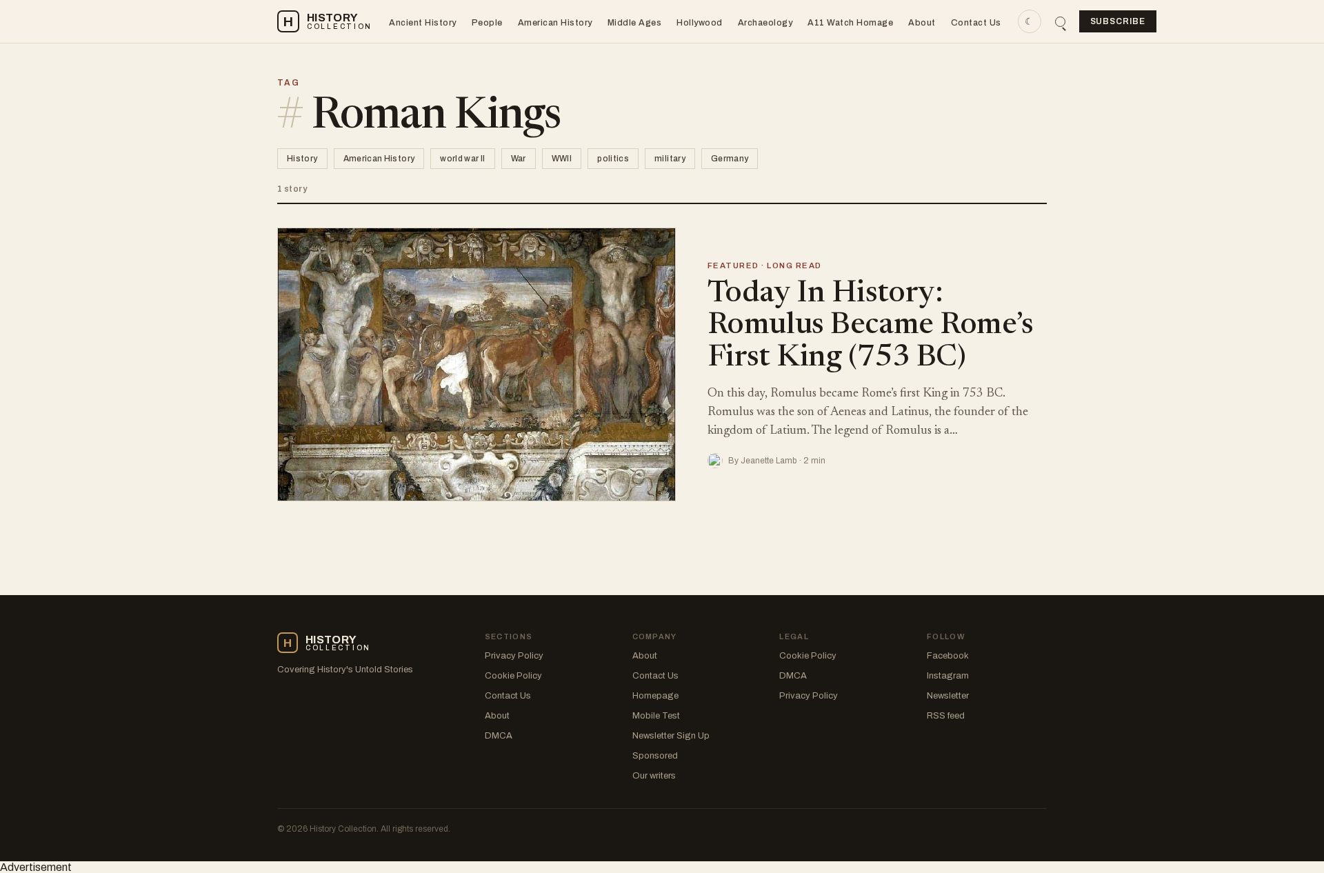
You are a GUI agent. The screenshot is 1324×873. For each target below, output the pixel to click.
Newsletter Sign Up (671, 736)
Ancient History (423, 23)
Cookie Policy (513, 676)
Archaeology (765, 23)
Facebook (948, 656)
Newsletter (948, 696)
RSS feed (946, 716)
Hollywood (699, 23)
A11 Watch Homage (850, 23)
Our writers (654, 776)
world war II (462, 158)
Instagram (948, 676)
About (922, 23)
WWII (562, 158)
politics (613, 158)
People (487, 23)
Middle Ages (635, 23)
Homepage (655, 696)
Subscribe (1118, 21)
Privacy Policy (514, 656)
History (302, 158)
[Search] (1060, 22)
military (669, 158)
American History (555, 23)
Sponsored (655, 756)
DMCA (498, 736)
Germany (730, 158)
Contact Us (976, 23)
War (518, 158)
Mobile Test (656, 716)
